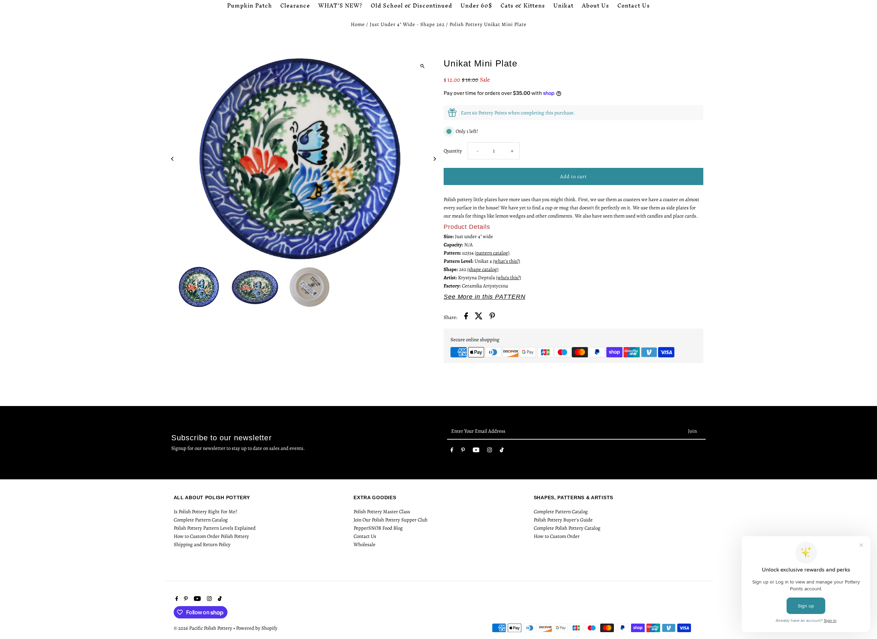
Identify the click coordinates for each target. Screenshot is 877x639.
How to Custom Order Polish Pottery (211, 536)
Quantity (453, 150)
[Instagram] (489, 451)
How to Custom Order (557, 536)
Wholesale (364, 544)
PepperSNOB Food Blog (378, 528)
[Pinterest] (463, 451)
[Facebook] (451, 451)
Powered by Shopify (256, 628)
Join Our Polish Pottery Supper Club (391, 519)
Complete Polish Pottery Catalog (567, 528)
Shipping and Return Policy (202, 544)
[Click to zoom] (422, 66)
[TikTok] (502, 451)
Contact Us (365, 536)
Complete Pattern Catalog (201, 519)
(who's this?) (508, 277)
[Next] (434, 159)
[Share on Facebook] (466, 317)
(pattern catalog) (492, 252)
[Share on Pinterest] (492, 317)
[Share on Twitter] (479, 317)
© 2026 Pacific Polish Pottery (203, 628)
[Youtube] (476, 451)
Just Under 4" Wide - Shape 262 (407, 24)
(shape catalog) (482, 269)
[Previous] (173, 159)
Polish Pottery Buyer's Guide (563, 519)
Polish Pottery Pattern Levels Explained (215, 528)
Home (358, 24)
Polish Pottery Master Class (382, 511)
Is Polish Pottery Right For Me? (205, 511)
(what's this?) (506, 261)
